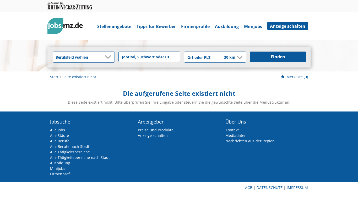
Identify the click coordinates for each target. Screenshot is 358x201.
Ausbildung (227, 26)
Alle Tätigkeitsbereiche (70, 151)
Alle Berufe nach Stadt (69, 146)
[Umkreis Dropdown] (239, 57)
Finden (278, 57)
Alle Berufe (59, 140)
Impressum (297, 187)
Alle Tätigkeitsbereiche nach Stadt (80, 157)
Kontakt (232, 129)
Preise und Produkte (155, 129)
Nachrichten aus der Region (250, 140)
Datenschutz (270, 187)
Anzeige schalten (287, 26)
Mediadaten (236, 135)
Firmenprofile (195, 26)
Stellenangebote (114, 26)
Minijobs (253, 26)
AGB (248, 187)
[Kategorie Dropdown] (109, 57)
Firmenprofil (61, 173)
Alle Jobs (57, 129)
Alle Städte (59, 135)
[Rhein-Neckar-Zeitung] (67, 27)
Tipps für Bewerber (156, 26)
